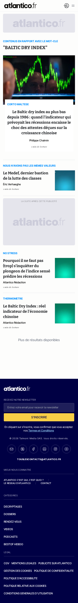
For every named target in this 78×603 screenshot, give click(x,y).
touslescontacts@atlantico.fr (39, 459)
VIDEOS (8, 529)
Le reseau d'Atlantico (17, 483)
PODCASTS (10, 536)
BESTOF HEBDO (13, 544)
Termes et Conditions (41, 430)
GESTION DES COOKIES (18, 570)
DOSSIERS (10, 514)
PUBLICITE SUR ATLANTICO (55, 563)
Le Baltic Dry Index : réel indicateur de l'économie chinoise (25, 311)
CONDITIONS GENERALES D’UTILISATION (28, 593)
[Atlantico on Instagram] (55, 449)
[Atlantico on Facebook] (33, 449)
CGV (6, 563)
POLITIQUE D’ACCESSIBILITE (20, 578)
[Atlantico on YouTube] (66, 449)
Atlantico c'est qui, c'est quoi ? (24, 480)
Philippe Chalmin (39, 140)
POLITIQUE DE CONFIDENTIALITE (54, 570)
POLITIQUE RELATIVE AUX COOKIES (25, 585)
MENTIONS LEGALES (24, 563)
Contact (46, 483)
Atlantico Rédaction (14, 282)
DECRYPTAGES (13, 506)
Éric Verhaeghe (12, 184)
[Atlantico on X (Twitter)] (22, 449)
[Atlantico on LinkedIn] (44, 449)
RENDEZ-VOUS (12, 521)
